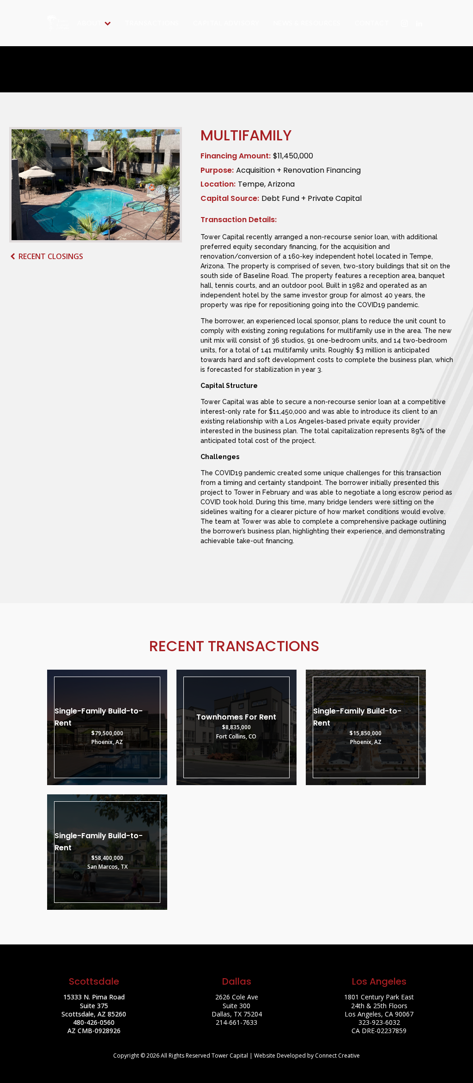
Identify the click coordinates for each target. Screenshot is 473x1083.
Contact (372, 23)
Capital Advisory (226, 23)
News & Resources (307, 23)
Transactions (152, 23)
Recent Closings (50, 256)
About (89, 23)
